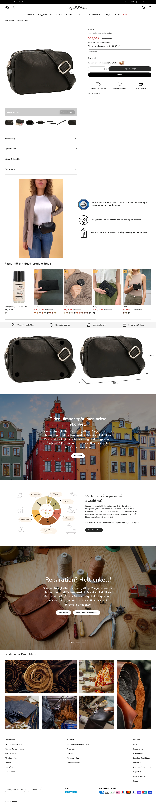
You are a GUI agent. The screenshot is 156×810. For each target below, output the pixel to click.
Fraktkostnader (105, 42)
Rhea (27, 20)
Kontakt (8, 762)
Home (6, 20)
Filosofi (136, 744)
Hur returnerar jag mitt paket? (78, 744)
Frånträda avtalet (11, 758)
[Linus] (78, 287)
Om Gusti (64, 613)
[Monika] (137, 287)
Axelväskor (20, 20)
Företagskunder (139, 776)
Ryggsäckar (43, 14)
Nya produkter (113, 14)
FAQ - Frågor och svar (13, 744)
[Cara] (48, 287)
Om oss (70, 753)
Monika (125, 306)
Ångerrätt (70, 749)
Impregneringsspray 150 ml (16, 306)
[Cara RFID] (43, 313)
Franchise (137, 762)
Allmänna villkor (73, 758)
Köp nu (119, 75)
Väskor (29, 14)
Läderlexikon (10, 772)
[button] (7, 7)
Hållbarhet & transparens (85, 613)
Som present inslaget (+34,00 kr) (103, 63)
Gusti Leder (13, 802)
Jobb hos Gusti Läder (141, 758)
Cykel (58, 14)
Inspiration (137, 772)
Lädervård (78, 456)
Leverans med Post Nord (14, 2)
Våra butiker (138, 753)
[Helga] (107, 287)
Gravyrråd (92, 58)
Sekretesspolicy (73, 762)
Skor (80, 14)
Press (135, 781)
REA (125, 14)
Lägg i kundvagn (130, 69)
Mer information (68, 112)
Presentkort (138, 749)
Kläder (69, 14)
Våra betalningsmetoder (14, 749)
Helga (95, 306)
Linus (66, 306)
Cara (36, 306)
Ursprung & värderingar (142, 767)
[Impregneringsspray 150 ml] (19, 287)
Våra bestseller (94, 530)
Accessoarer (94, 14)
